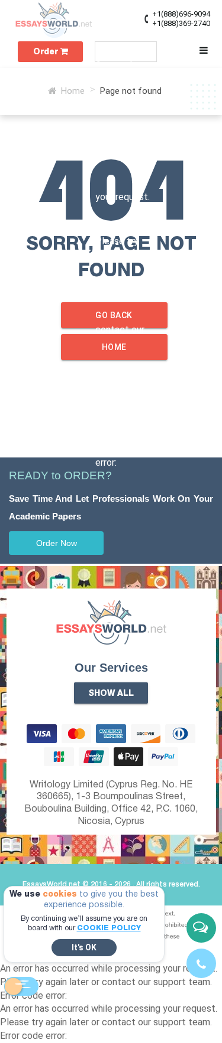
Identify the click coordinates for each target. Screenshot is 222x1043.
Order (46, 52)
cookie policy (109, 928)
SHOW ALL (111, 694)
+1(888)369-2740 (181, 23)
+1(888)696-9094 (181, 14)
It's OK (84, 947)
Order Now (56, 543)
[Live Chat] (201, 928)
